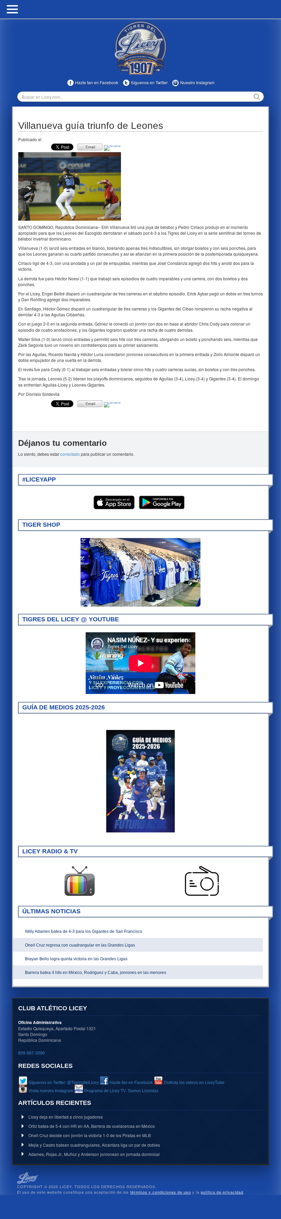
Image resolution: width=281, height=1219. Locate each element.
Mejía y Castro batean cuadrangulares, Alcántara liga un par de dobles (94, 1145)
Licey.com (140, 48)
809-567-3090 (31, 1053)
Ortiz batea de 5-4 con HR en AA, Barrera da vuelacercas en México (91, 1126)
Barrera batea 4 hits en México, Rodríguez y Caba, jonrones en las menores (95, 972)
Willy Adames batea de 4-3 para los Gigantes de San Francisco (83, 931)
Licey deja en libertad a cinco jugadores (65, 1117)
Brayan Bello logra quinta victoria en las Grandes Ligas (76, 958)
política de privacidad (222, 1192)
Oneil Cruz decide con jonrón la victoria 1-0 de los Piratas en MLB (89, 1135)
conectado (70, 454)
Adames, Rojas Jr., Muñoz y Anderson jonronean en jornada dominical (94, 1154)
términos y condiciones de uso (160, 1192)
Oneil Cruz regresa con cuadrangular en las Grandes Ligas (80, 945)
